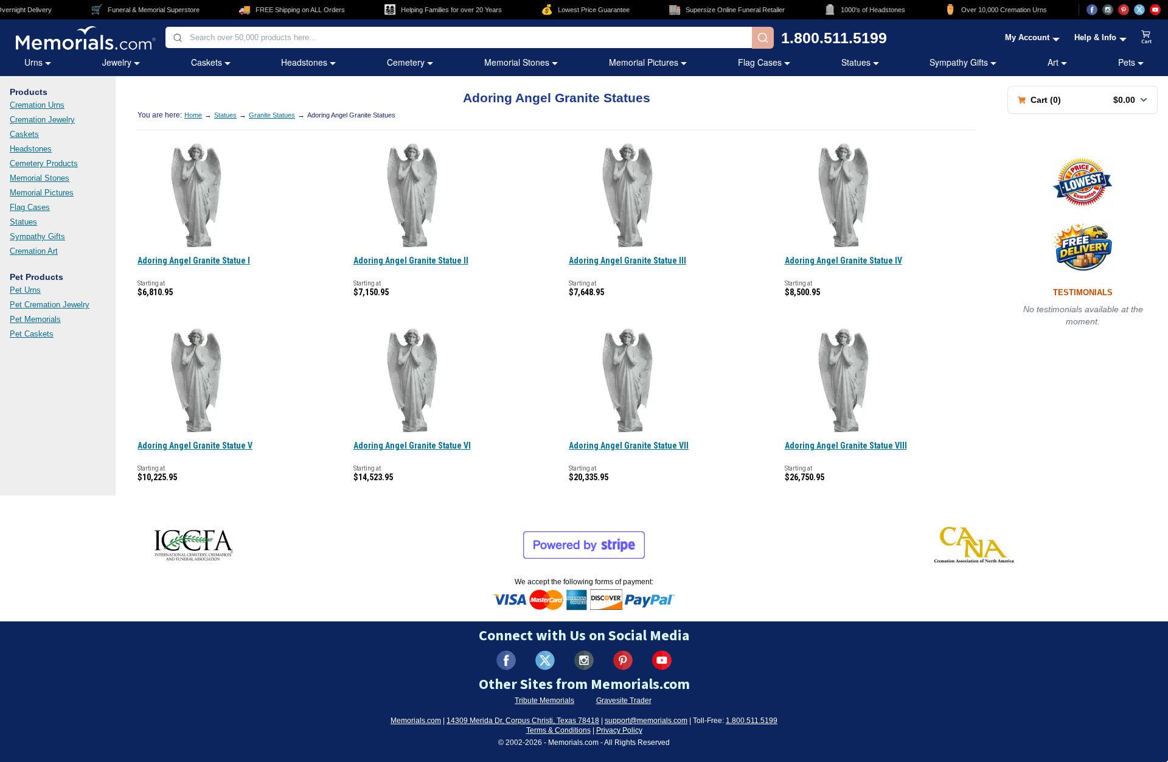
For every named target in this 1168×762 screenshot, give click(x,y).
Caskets (206, 62)
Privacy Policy (619, 730)
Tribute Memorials (544, 700)
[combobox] (458, 37)
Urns (33, 62)
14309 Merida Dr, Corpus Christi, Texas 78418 (523, 720)
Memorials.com (416, 720)
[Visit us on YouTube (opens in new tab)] (1155, 9)
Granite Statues (272, 115)
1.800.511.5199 (834, 38)
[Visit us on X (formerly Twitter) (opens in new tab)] (545, 660)
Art (1053, 62)
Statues (856, 62)
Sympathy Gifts (959, 62)
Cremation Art (34, 251)
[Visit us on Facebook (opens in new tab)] (1091, 9)
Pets (1126, 62)
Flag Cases (760, 62)
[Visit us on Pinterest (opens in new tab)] (1123, 9)
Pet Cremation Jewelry (49, 304)
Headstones (304, 62)
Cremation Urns (37, 105)
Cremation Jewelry (42, 119)
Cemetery (406, 62)
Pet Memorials (35, 319)
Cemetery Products (44, 163)
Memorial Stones (516, 62)
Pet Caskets (32, 333)
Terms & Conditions (558, 730)
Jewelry (116, 62)
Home (193, 115)
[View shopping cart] (1146, 37)
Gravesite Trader (624, 700)
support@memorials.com (646, 720)
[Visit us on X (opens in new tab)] (1139, 9)
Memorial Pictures (643, 62)
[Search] (763, 38)
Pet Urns (25, 290)
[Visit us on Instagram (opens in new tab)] (1107, 9)
